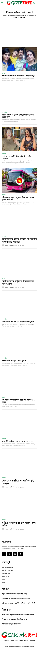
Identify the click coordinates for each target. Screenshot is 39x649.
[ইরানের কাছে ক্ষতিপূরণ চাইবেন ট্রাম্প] (19, 344)
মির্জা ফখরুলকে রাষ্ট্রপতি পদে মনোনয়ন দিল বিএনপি (18, 282)
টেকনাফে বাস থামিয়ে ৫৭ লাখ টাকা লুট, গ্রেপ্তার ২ (18, 482)
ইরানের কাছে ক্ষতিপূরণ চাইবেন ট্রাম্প (14, 361)
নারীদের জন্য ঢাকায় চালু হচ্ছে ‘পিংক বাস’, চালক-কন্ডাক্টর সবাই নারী (18, 603)
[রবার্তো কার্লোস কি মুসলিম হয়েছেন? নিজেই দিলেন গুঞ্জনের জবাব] (19, 98)
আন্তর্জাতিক (4, 112)
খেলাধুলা (4, 236)
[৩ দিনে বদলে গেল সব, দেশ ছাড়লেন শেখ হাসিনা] (19, 505)
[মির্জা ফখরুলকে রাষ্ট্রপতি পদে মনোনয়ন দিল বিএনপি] (19, 263)
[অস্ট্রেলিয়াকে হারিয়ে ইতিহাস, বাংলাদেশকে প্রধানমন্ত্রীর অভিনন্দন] (19, 221)
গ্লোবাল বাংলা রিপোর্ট (9, 245)
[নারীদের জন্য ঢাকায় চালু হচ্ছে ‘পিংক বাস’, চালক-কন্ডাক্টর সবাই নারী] (19, 180)
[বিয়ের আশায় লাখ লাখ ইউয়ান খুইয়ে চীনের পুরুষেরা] (19, 305)
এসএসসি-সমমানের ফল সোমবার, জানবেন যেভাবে (17, 441)
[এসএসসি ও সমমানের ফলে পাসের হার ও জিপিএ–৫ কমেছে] (19, 383)
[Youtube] (20, 554)
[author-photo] (3, 245)
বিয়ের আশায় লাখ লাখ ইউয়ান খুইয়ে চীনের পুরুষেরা (18, 321)
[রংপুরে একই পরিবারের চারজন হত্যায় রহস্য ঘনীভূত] (19, 59)
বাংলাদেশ (4, 73)
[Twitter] (15, 554)
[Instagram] (9, 554)
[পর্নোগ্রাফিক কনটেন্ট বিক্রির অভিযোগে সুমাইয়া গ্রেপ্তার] (19, 139)
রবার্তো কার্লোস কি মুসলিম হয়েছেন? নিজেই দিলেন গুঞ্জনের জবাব (18, 614)
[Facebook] (4, 554)
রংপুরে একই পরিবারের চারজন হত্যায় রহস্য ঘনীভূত (18, 76)
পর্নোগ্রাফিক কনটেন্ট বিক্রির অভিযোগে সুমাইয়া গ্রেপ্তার (17, 157)
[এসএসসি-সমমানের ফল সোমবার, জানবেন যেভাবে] (19, 424)
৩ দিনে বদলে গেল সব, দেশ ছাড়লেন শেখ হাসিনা (19, 524)
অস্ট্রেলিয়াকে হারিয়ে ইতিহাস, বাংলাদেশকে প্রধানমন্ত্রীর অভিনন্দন (19, 240)
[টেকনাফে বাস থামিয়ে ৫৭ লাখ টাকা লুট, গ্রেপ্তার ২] (19, 462)
